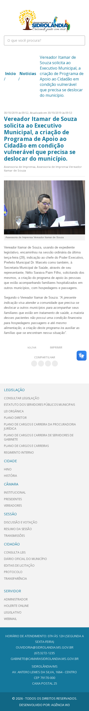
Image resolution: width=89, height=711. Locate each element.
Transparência (15, 578)
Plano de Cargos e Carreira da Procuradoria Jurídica (40, 426)
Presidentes (13, 499)
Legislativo (13, 612)
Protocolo (13, 572)
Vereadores (13, 505)
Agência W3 (60, 705)
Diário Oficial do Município (25, 559)
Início (10, 73)
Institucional (15, 492)
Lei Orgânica (14, 411)
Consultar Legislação (21, 398)
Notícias (28, 73)
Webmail (10, 619)
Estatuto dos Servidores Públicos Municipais (39, 405)
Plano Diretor (15, 418)
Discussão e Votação (20, 522)
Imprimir (56, 347)
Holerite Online (16, 606)
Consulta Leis (14, 552)
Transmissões (14, 536)
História (10, 476)
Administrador (16, 599)
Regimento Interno (19, 452)
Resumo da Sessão (18, 529)
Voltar (31, 347)
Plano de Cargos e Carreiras (26, 446)
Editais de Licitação (19, 565)
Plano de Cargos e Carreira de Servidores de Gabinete (38, 437)
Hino (8, 469)
